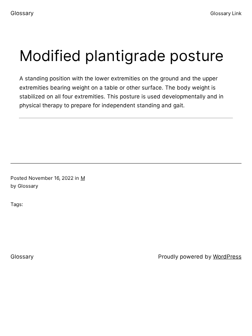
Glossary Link (226, 13)
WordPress (227, 256)
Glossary (21, 13)
